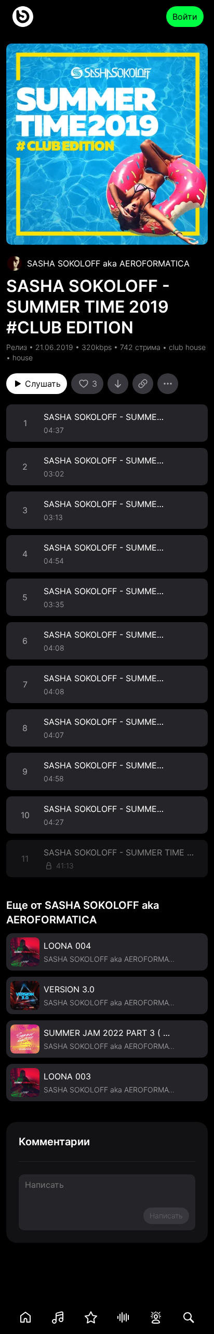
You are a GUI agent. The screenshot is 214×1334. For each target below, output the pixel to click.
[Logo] (22, 16)
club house (187, 347)
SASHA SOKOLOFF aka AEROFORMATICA (108, 263)
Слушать (43, 383)
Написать (166, 1215)
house (22, 357)
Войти (184, 16)
